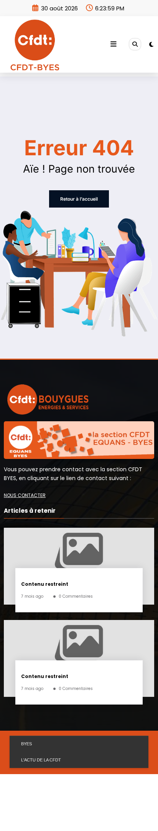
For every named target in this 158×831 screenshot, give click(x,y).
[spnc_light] (151, 44)
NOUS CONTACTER (25, 495)
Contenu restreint (44, 584)
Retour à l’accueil (79, 199)
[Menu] (113, 44)
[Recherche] (135, 44)
